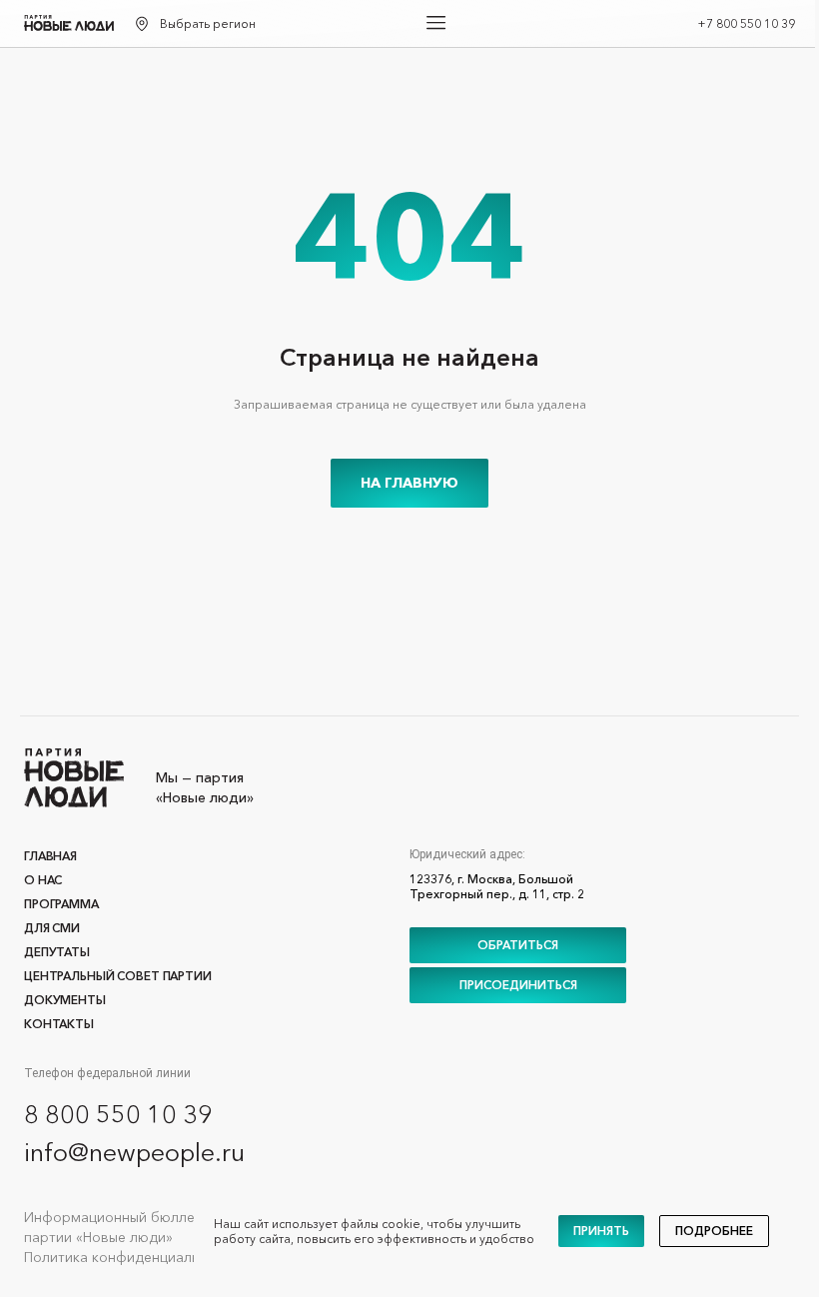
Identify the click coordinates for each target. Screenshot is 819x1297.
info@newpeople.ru (134, 1152)
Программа (61, 903)
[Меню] (436, 23)
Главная (50, 855)
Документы (65, 999)
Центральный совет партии (118, 975)
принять (601, 1230)
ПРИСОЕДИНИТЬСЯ (518, 984)
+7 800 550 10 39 (746, 23)
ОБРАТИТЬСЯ (517, 944)
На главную (409, 483)
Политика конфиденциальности (131, 1257)
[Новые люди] (69, 23)
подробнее (714, 1230)
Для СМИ (52, 927)
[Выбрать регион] (142, 24)
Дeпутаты (57, 951)
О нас (43, 879)
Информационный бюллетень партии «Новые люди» (124, 1227)
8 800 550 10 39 (118, 1114)
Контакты (59, 1023)
